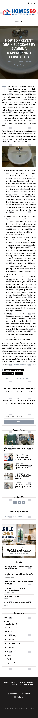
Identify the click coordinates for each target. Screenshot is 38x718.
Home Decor (8, 639)
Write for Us (16, 684)
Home (6, 682)
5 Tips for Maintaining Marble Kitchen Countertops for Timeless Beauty (19, 550)
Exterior (6, 598)
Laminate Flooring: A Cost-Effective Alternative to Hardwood (23, 476)
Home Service (8, 647)
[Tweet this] (17, 65)
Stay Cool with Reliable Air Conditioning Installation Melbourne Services (23, 486)
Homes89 (10, 62)
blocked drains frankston (14, 370)
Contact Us (28, 684)
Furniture (7, 621)
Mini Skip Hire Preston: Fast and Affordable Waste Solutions (23, 467)
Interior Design (8, 651)
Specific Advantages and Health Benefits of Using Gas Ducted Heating (17, 589)
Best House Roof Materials (12, 596)
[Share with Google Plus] (20, 65)
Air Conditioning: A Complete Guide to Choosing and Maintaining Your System (24, 457)
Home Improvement (26, 62)
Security (6, 659)
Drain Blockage (8, 373)
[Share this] (14, 65)
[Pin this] (23, 65)
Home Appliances (9, 635)
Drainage (19, 373)
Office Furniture (10, 628)
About (13, 682)
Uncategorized (8, 663)
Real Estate (7, 655)
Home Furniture (13, 553)
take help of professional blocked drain (21, 364)
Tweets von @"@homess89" (14, 516)
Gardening (7, 632)
